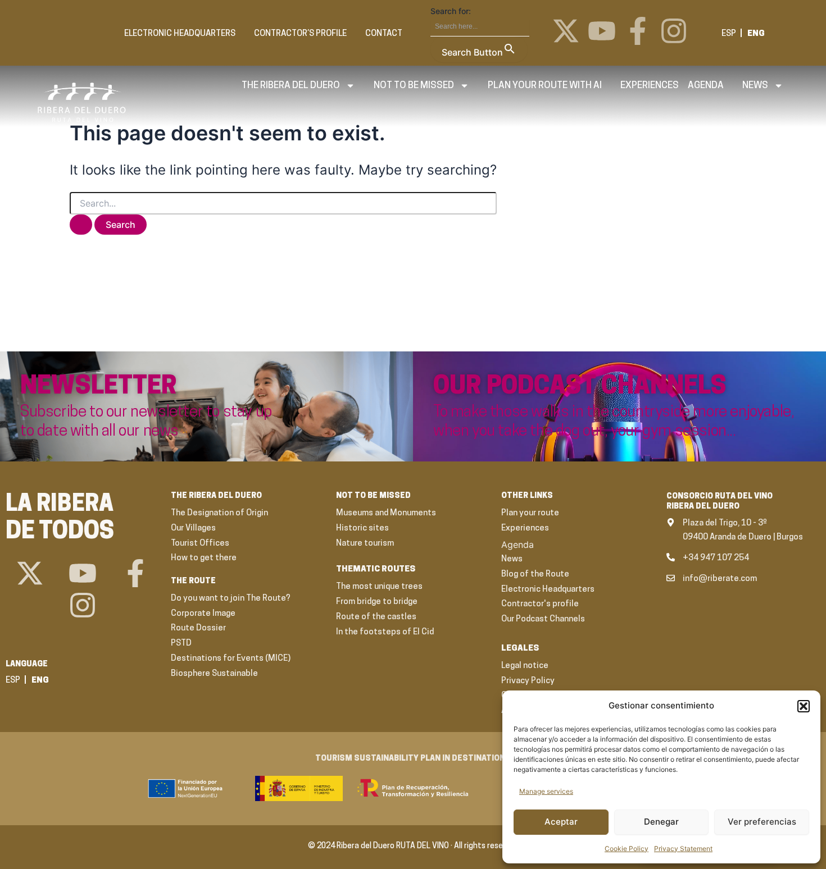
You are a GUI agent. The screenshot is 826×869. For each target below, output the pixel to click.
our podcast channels (580, 387)
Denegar (661, 821)
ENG (756, 34)
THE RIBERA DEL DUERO (291, 85)
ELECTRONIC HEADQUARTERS (179, 34)
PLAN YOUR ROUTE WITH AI (545, 85)
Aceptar (561, 821)
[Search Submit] (81, 224)
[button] (803, 706)
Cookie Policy (626, 848)
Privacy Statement (683, 848)
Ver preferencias (762, 821)
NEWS (755, 85)
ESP (728, 34)
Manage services (546, 791)
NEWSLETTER (98, 387)
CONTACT (383, 34)
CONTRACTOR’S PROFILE (300, 34)
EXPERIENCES (649, 85)
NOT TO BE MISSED (414, 85)
